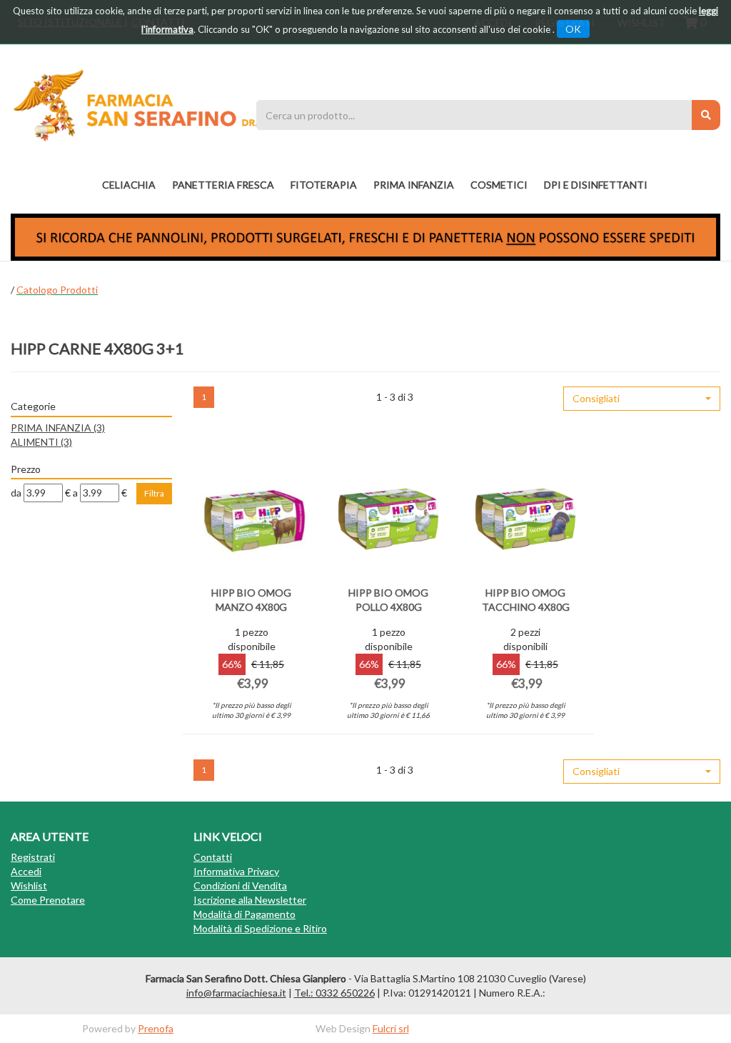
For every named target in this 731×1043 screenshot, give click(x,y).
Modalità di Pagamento (244, 914)
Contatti (212, 857)
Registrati (33, 857)
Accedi (26, 871)
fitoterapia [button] (324, 185)
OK (573, 29)
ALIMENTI (41, 442)
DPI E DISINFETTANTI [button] (595, 185)
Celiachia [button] (129, 185)
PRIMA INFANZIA (58, 427)
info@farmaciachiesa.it (236, 993)
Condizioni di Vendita (240, 885)
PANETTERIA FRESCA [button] (223, 185)
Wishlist (29, 885)
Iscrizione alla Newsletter (249, 900)
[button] (641, 398)
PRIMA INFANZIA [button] (413, 185)
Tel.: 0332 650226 (334, 993)
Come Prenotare (48, 900)
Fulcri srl (391, 1028)
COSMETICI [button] (499, 185)
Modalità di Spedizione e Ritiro (260, 928)
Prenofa (155, 1028)
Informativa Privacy (236, 871)
